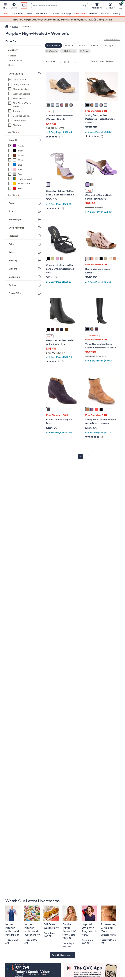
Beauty (117, 13)
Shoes (15, 26)
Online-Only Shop (61, 13)
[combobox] (56, 5)
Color (13, 139)
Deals (5, 13)
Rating (12, 285)
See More (12, 132)
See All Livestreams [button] (62, 955)
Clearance (80, 13)
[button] (4, 6)
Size (11, 211)
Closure (13, 268)
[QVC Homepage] (6, 27)
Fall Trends (41, 13)
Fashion (105, 13)
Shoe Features (16, 227)
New (29, 13)
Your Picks (17, 13)
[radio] (48, 105)
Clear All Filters (112, 39)
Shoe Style (16, 73)
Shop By (13, 260)
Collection (14, 276)
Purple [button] (85, 51)
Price (11, 244)
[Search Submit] (85, 5)
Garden (93, 13)
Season (12, 252)
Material (13, 235)
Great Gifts (15, 293)
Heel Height (15, 219)
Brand (12, 203)
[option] (62, 20)
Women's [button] (52, 51)
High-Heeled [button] (69, 51)
